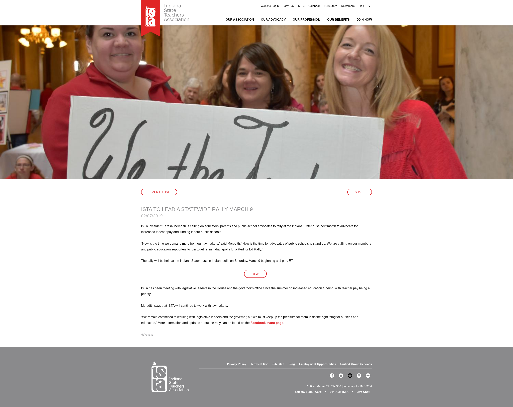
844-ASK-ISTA (339, 391)
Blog (361, 5)
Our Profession (306, 19)
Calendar (314, 5)
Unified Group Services (356, 364)
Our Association (240, 19)
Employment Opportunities (317, 364)
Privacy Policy (236, 364)
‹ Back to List (159, 192)
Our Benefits (338, 19)
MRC (301, 5)
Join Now (364, 19)
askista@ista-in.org (308, 391)
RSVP (255, 273)
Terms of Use (259, 364)
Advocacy (147, 334)
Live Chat (363, 391)
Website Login (270, 5)
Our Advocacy (273, 19)
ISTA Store (330, 5)
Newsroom (348, 5)
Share (359, 192)
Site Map (278, 364)
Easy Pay (288, 5)
